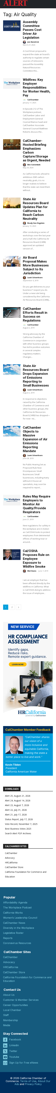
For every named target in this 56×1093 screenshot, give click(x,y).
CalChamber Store (14, 867)
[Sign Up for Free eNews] (5, 1063)
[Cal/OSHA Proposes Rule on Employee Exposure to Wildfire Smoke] (12, 554)
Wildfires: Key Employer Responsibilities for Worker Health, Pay (36, 87)
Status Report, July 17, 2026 (19, 819)
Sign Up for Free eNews (23, 1062)
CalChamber (33, 99)
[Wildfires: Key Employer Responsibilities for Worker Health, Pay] (12, 83)
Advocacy (10, 857)
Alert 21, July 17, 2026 (16, 814)
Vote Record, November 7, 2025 (21, 823)
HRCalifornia (11, 862)
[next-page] (18, 607)
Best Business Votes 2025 (18, 828)
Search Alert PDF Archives (18, 833)
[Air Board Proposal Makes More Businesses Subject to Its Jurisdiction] (12, 261)
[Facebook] (5, 1040)
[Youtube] (5, 1057)
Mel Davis (31, 571)
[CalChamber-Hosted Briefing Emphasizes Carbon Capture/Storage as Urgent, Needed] (12, 144)
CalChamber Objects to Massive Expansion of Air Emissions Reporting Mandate (35, 439)
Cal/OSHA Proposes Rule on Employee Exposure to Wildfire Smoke (36, 558)
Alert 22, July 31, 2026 (16, 809)
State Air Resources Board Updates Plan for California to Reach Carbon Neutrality (36, 209)
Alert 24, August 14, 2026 (17, 800)
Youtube (14, 1056)
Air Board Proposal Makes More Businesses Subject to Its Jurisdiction (36, 265)
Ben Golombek (33, 164)
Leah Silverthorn (35, 277)
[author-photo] (25, 42)
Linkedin (14, 1045)
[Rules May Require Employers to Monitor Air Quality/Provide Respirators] (12, 500)
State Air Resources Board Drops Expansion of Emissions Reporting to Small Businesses (36, 375)
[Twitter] (5, 1051)
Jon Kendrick (33, 42)
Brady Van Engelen (35, 223)
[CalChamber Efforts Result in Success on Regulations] (12, 312)
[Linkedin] (5, 1045)
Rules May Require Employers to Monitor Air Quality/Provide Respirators (36, 504)
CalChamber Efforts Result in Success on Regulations (35, 314)
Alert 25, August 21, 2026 (17, 795)
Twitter (13, 1051)
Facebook (15, 1039)
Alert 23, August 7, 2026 (17, 805)
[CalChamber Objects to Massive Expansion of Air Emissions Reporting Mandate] (12, 431)
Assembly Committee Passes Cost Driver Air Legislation (32, 29)
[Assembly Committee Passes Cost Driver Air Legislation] (12, 25)
